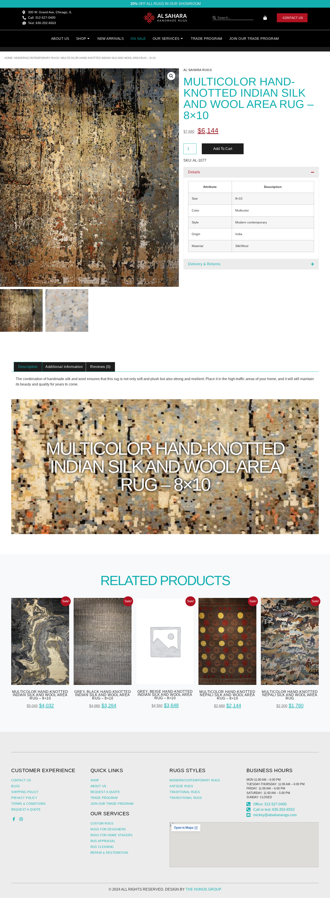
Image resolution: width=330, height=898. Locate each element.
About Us (60, 38)
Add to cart (222, 149)
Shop (94, 780)
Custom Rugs (102, 823)
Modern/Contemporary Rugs (37, 58)
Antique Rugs (181, 786)
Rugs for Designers (108, 829)
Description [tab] (28, 367)
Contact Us (21, 780)
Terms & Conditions (28, 803)
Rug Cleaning (102, 847)
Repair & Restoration (109, 852)
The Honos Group (203, 889)
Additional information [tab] (64, 367)
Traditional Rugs (184, 792)
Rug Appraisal (103, 841)
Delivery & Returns (204, 264)
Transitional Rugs (185, 798)
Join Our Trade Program (254, 38)
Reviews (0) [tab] (100, 367)
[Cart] (265, 17)
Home (8, 58)
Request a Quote (26, 809)
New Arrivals (110, 38)
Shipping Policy (25, 792)
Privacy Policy (24, 798)
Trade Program (206, 38)
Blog (15, 786)
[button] (171, 76)
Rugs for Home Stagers (111, 835)
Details (194, 172)
